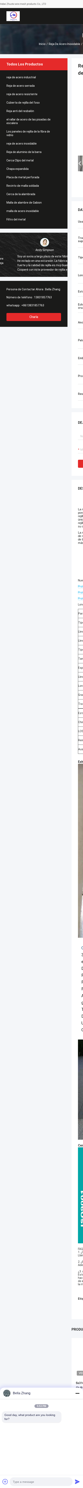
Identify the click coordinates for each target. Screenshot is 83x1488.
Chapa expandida (17, 168)
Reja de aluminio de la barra (24, 152)
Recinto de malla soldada (22, 185)
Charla (33, 317)
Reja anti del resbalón (20, 111)
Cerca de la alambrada (20, 194)
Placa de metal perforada (22, 177)
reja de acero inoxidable (64, 44)
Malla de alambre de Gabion (24, 202)
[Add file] (5, 1481)
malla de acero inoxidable (22, 211)
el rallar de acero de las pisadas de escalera (28, 121)
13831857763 (43, 297)
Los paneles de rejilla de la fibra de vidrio (28, 133)
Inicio (42, 44)
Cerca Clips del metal (20, 160)
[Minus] (77, 1393)
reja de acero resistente (21, 94)
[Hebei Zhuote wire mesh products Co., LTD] (13, 16)
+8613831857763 (32, 305)
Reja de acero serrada (20, 85)
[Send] (77, 1481)
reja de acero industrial (21, 77)
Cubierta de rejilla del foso (23, 102)
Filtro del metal (16, 219)
